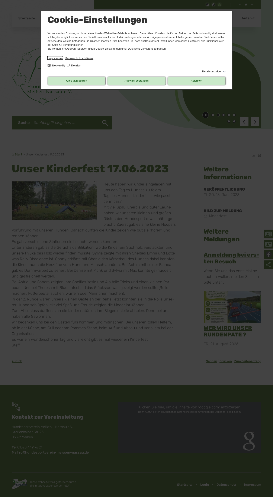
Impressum (55, 58)
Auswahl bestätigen (136, 80)
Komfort (76, 65)
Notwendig (59, 65)
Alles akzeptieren (76, 80)
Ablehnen (196, 80)
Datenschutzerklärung (79, 58)
